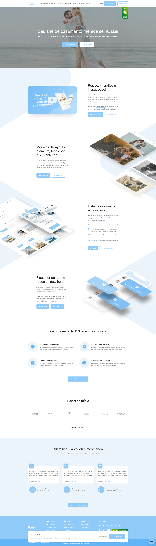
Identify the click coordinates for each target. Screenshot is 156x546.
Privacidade (67, 538)
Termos (42, 542)
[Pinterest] (107, 525)
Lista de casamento (51, 527)
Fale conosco (67, 530)
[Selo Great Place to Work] (108, 530)
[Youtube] (115, 525)
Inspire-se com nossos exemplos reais (140, 63)
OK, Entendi (117, 536)
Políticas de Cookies (58, 538)
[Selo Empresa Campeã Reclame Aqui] (120, 530)
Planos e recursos (51, 530)
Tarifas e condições (33, 542)
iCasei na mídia (85, 527)
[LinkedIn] (119, 525)
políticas (47, 542)
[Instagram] (99, 525)
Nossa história (85, 524)
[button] (52, 100)
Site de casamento (47, 3)
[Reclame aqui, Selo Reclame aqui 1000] (101, 530)
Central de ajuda (68, 524)
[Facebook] (103, 525)
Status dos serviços (68, 527)
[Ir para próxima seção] (78, 62)
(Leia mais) (55, 475)
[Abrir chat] (152, 542)
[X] (111, 525)
